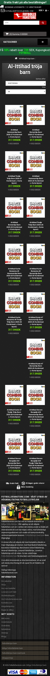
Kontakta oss (6, 603)
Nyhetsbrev (5, 629)
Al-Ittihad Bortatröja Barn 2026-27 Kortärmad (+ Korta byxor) (35, 133)
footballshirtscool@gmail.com (18, 11)
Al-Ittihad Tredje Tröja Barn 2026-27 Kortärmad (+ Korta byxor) (14, 179)
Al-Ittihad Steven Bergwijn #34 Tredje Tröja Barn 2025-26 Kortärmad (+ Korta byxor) (35, 463)
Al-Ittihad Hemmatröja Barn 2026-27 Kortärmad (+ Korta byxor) (14, 133)
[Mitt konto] (47, 10)
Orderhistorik (6, 622)
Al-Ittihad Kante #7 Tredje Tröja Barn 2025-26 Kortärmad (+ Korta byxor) (14, 413)
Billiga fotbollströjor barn (36, 665)
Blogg (3, 636)
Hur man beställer (8, 588)
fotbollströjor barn (9, 643)
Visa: (44, 87)
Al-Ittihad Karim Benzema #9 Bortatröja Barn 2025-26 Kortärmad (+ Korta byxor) (35, 273)
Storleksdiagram (8, 595)
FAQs (3, 585)
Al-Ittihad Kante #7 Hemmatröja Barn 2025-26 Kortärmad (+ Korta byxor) (35, 320)
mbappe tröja (7, 658)
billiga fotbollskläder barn (12, 648)
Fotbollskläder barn (9, 556)
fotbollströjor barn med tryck (13, 653)
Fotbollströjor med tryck (34, 535)
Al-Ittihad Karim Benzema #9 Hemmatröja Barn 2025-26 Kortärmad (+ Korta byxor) (14, 273)
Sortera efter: (41, 79)
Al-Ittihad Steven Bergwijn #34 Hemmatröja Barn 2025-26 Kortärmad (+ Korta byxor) (35, 414)
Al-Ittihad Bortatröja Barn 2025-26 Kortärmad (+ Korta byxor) (14, 226)
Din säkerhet (6, 581)
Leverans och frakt (8, 592)
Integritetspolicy (7, 606)
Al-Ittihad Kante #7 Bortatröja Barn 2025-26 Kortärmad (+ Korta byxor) (35, 367)
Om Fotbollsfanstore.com (11, 599)
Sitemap (4, 633)
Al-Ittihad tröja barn (26, 59)
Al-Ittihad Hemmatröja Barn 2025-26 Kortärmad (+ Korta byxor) (35, 179)
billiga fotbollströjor (9, 524)
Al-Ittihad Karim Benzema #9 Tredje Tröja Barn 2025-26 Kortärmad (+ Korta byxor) (14, 322)
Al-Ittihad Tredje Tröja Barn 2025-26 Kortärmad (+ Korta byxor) (35, 226)
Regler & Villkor (7, 610)
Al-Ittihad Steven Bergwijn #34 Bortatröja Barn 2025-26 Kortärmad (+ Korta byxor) (14, 463)
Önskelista (5, 626)
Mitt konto (5, 618)
